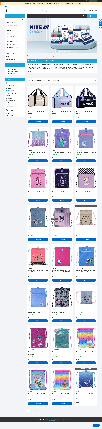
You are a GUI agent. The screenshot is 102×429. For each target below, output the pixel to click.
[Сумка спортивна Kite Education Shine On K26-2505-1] (62, 98)
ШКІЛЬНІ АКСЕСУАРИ (12, 36)
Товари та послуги (39, 15)
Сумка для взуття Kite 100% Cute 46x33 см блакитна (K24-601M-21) (38, 312)
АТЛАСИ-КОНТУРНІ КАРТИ (13, 39)
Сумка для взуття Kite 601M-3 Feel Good (61, 191)
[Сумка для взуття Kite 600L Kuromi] (62, 217)
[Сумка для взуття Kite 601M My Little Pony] (86, 138)
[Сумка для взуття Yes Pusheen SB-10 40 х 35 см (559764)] (38, 256)
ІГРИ (8, 33)
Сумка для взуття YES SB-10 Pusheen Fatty (86, 231)
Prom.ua (57, 418)
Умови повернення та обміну (72, 15)
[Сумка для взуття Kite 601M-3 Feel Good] (62, 178)
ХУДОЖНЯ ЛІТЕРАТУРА (12, 41)
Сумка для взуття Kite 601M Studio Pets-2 (62, 152)
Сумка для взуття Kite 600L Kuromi (60, 231)
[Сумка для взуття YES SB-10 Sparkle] (38, 138)
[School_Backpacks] (6, 11)
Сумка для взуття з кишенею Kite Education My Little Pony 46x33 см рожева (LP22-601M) (38, 353)
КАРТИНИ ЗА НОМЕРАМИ (12, 47)
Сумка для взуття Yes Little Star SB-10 (85, 393)
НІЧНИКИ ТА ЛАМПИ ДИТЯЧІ (13, 44)
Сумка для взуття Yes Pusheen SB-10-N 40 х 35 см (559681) (86, 312)
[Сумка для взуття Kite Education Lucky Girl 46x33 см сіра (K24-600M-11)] (62, 297)
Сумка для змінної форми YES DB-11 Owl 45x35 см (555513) (85, 352)
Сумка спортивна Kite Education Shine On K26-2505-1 (61, 112)
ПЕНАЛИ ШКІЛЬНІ (11, 30)
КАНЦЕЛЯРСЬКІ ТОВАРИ (12, 28)
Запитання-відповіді (10, 59)
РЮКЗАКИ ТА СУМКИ (38, 56)
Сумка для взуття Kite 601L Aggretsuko (85, 191)
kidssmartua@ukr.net (10, 106)
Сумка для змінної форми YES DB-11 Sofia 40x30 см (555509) (38, 394)
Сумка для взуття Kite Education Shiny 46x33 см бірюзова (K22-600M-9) (61, 352)
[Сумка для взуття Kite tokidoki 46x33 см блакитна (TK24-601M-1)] (86, 256)
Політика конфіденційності (60, 419)
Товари (30, 56)
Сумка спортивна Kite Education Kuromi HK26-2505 (85, 112)
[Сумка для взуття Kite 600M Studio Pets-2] (38, 217)
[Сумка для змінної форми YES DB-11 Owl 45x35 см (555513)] (86, 338)
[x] (30, 71)
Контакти (49, 15)
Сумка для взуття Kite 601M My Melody (37, 191)
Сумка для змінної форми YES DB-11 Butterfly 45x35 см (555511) (60, 394)
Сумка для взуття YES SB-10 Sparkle (36, 152)
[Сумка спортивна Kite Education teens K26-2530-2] (38, 98)
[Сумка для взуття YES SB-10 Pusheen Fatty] (86, 217)
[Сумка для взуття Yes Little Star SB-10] (86, 380)
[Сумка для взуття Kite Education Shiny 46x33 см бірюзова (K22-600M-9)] (62, 338)
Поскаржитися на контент (49, 419)
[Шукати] (42, 11)
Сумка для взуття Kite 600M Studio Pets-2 (38, 231)
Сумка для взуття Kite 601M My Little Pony (86, 152)
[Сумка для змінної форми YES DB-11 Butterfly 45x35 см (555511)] (62, 380)
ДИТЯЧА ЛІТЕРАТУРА (12, 25)
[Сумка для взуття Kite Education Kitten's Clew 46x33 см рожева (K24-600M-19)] (62, 256)
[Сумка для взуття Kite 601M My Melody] (38, 178)
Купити (39, 121)
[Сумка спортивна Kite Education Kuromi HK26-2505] (86, 98)
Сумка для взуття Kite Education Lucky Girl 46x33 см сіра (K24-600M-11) (62, 312)
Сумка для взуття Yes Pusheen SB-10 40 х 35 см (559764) (38, 271)
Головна (30, 15)
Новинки (8, 50)
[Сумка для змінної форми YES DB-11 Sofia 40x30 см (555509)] (38, 380)
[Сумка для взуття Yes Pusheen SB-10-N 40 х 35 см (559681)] (86, 297)
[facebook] (28, 71)
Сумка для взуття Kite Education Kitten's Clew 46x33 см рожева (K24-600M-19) (61, 271)
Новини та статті (9, 56)
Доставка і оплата (58, 15)
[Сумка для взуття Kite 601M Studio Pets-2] (62, 138)
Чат (97, 425)
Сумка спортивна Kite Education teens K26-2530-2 (37, 112)
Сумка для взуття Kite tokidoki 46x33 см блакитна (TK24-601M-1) (85, 271)
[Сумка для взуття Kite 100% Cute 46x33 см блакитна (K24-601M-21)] (38, 297)
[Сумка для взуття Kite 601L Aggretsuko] (86, 178)
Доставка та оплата (10, 53)
